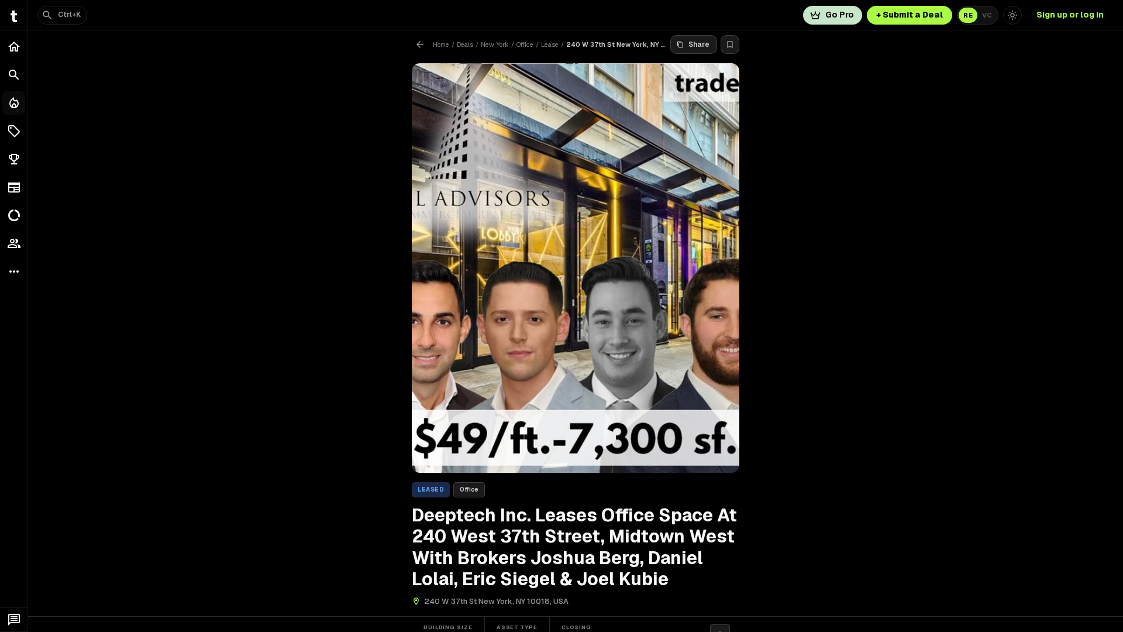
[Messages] (13, 619)
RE (968, 15)
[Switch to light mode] (1012, 15)
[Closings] (13, 103)
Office (524, 44)
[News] (13, 187)
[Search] (13, 75)
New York (495, 44)
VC (987, 15)
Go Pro (839, 14)
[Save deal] (730, 44)
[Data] (13, 215)
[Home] (13, 47)
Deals (465, 44)
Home (441, 44)
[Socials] (13, 243)
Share (698, 44)
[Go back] (420, 44)
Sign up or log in (1070, 14)
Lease (550, 44)
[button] (13, 131)
